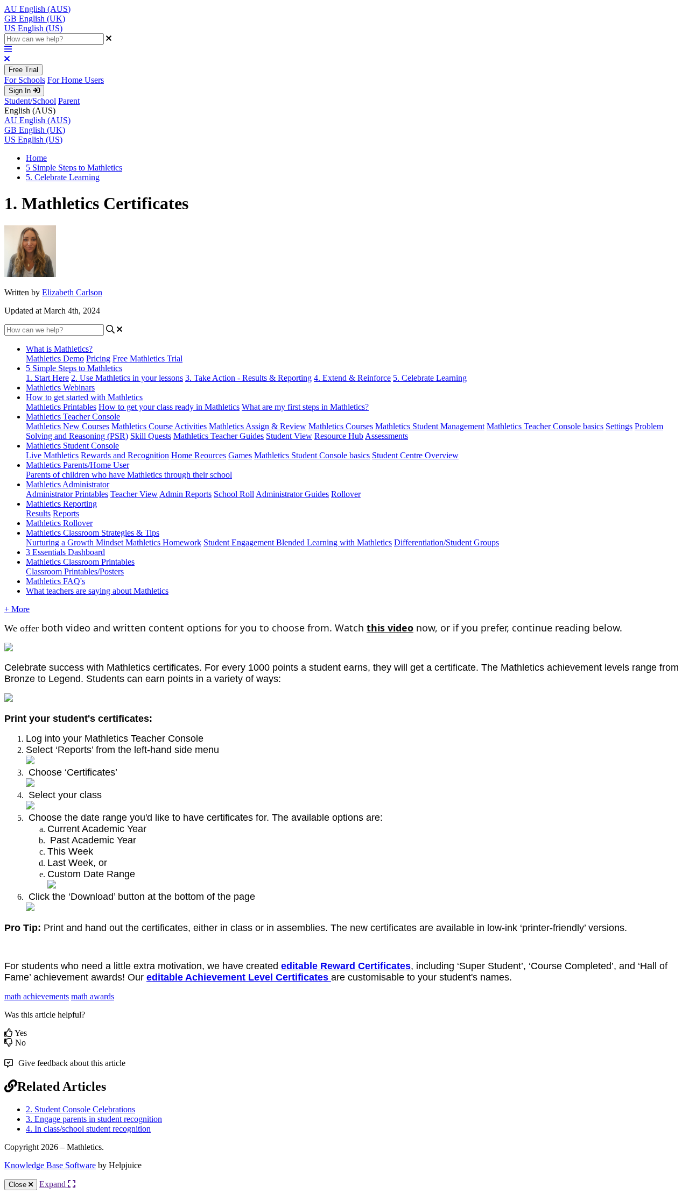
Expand (53, 1184)
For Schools (24, 79)
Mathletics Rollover (59, 523)
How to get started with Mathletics (84, 397)
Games (240, 455)
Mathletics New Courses (67, 426)
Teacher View (134, 494)
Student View (289, 435)
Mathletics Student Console (72, 445)
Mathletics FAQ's (55, 581)
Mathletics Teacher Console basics (545, 426)
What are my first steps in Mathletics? (305, 406)
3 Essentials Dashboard (65, 552)
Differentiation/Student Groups (446, 542)
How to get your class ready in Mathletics (169, 406)
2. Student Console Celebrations (80, 1109)
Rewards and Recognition (125, 455)
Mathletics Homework (163, 542)
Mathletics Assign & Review (257, 426)
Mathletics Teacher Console (73, 416)
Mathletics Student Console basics (312, 455)
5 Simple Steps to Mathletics (74, 167)
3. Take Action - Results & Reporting (248, 377)
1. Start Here (47, 377)
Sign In (21, 91)
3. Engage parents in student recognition (94, 1119)
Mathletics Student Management (429, 426)
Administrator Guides (292, 494)
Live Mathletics (52, 455)
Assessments (386, 435)
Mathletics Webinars (60, 387)
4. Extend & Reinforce (352, 377)
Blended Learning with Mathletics (334, 542)
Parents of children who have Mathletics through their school (129, 474)
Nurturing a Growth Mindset (75, 542)
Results (38, 513)
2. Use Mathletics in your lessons (127, 377)
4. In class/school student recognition (88, 1128)
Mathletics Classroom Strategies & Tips (92, 532)
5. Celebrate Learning (63, 177)
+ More (17, 609)
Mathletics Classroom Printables (80, 561)
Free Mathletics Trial (147, 358)
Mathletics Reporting (61, 503)
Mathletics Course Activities (159, 426)
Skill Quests (150, 435)
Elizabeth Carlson (72, 292)
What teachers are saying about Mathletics (97, 590)
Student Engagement (239, 542)
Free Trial (23, 70)
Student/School (30, 100)
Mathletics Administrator (67, 484)
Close (19, 1185)
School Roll (234, 494)
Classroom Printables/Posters (75, 571)
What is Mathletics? (59, 348)
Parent (69, 100)
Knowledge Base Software (50, 1165)
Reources (210, 455)
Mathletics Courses (340, 426)
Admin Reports (185, 494)
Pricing (98, 358)
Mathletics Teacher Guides (218, 435)
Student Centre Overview (415, 455)
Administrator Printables (67, 494)
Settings (619, 426)
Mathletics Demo (55, 358)
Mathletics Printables (61, 406)
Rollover (346, 494)
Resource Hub (338, 435)
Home (36, 157)
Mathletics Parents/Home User (77, 465)
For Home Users (75, 79)
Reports (66, 513)
